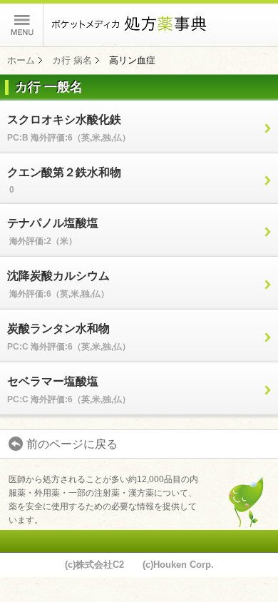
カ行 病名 (72, 60)
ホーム (21, 60)
